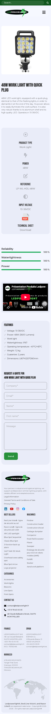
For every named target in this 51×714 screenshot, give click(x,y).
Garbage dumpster (35, 531)
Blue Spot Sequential (12, 537)
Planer (29, 543)
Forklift (30, 559)
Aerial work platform (35, 567)
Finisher (30, 520)
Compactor (31, 535)
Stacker (30, 563)
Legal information (11, 497)
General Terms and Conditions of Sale (19, 500)
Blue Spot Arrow (11, 564)
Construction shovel (35, 528)
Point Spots (8, 594)
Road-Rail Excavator (35, 539)
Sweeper (30, 546)
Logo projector (10, 568)
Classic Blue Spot (11, 541)
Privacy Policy (10, 504)
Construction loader (35, 524)
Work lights (9, 583)
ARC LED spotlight (11, 533)
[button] (44, 12)
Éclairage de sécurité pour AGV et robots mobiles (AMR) (35, 553)
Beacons (7, 587)
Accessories (9, 579)
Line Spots (8, 591)
